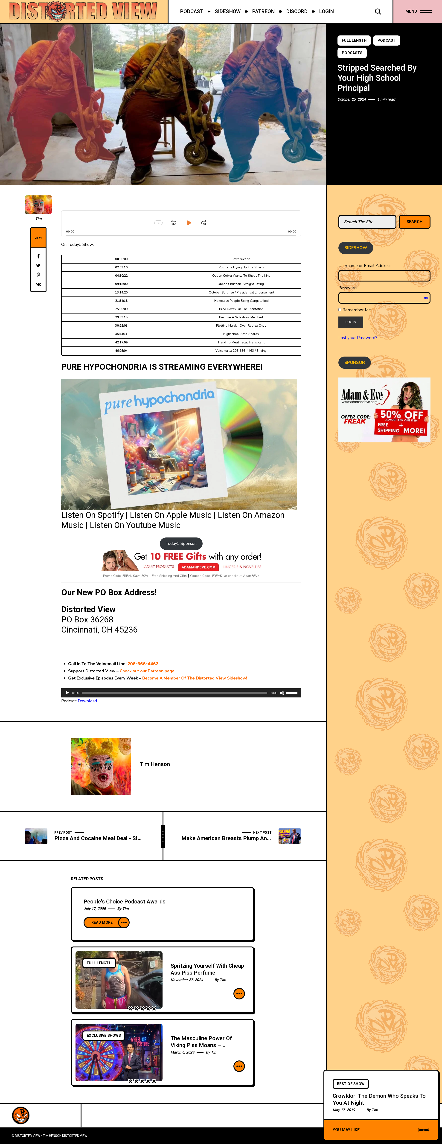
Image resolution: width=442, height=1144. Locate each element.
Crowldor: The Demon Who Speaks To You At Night (379, 1099)
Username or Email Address (364, 265)
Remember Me (356, 310)
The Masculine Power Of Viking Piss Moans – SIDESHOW (201, 1045)
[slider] (292, 692)
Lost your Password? (357, 337)
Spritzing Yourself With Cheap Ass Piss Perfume (207, 969)
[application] (181, 692)
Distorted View (74, 1135)
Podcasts (352, 53)
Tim (38, 218)
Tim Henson (155, 764)
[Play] (67, 693)
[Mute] (282, 693)
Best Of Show (350, 1084)
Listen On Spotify (92, 515)
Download (87, 701)
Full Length (354, 40)
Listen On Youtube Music (135, 525)
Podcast (387, 40)
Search (415, 222)
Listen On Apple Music (171, 515)
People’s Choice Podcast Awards (125, 902)
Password (347, 287)
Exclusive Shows (104, 1035)
